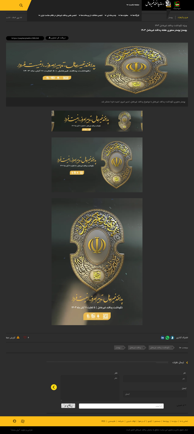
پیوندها (166, 421)
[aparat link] (22, 421)
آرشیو (150, 421)
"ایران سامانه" (15, 430)
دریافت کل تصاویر (57, 38)
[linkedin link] (163, 338)
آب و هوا (141, 421)
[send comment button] (54, 387)
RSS (103, 421)
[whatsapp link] (167, 338)
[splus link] (172, 338)
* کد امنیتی (181, 405)
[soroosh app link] (14, 421)
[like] (25, 337)
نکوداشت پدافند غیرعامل (160, 347)
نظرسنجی (111, 421)
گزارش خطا (11, 338)
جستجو (157, 421)
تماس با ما (184, 421)
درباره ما (174, 421)
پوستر (118, 347)
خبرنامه (121, 421)
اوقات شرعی (131, 421)
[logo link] (157, 10)
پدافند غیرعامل (136, 347)
